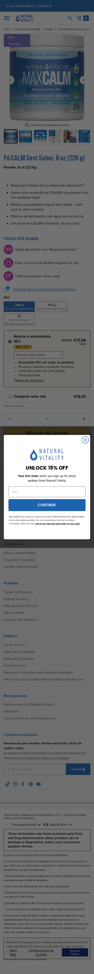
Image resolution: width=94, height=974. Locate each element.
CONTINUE (47, 505)
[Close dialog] (85, 439)
